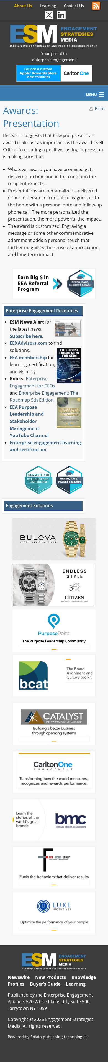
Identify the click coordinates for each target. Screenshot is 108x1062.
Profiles (16, 984)
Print (100, 108)
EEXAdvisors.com (28, 343)
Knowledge (83, 977)
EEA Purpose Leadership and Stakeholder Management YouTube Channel (29, 421)
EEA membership (28, 357)
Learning (48, 5)
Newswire (19, 977)
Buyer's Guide (45, 984)
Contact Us (74, 5)
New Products (50, 977)
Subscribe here (26, 336)
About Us (23, 5)
